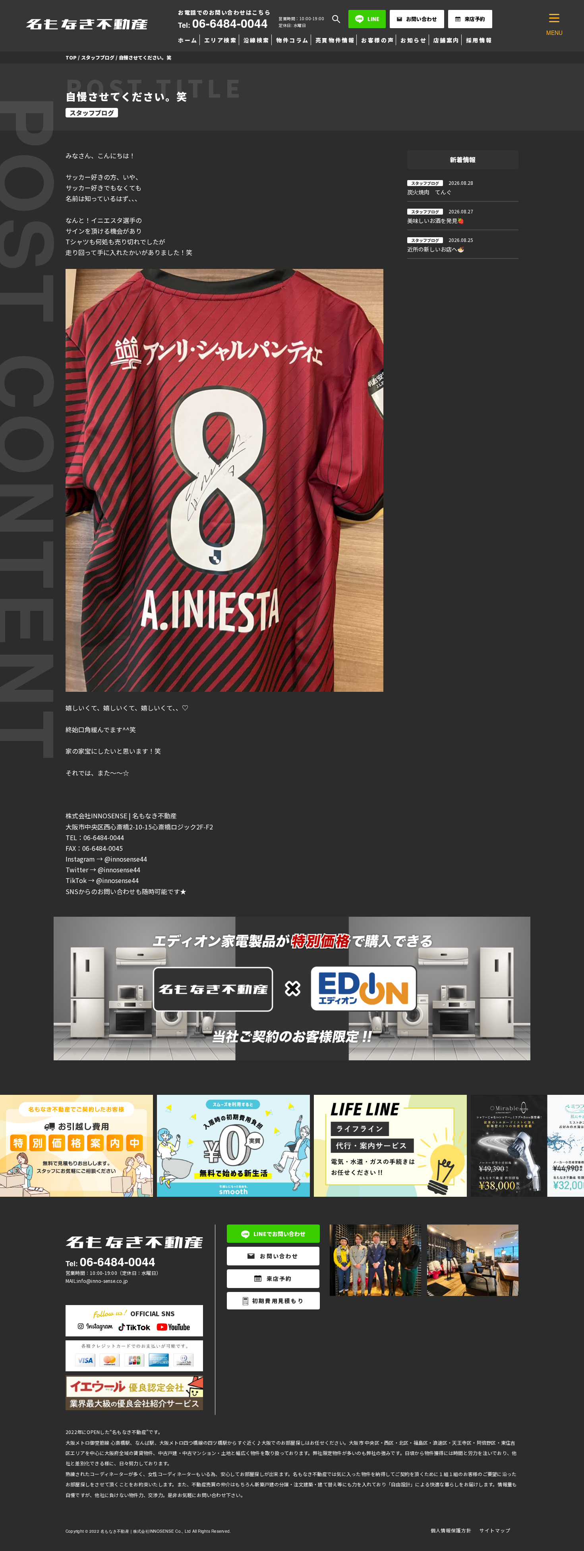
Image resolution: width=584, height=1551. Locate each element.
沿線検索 (257, 40)
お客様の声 (377, 40)
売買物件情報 (335, 40)
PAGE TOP (564, 1497)
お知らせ (413, 40)
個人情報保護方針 (451, 1530)
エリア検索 (220, 40)
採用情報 (479, 40)
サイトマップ (495, 1530)
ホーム (188, 40)
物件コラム (292, 40)
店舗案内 (446, 40)
